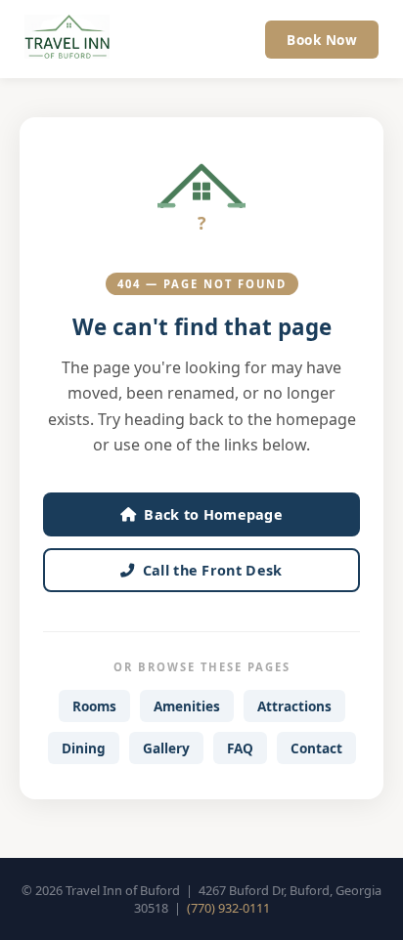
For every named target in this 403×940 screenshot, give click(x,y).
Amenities (187, 706)
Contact (316, 748)
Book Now (322, 39)
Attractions (294, 706)
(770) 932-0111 (228, 908)
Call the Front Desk (213, 570)
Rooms (94, 706)
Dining (84, 748)
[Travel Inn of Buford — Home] (67, 39)
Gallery (166, 748)
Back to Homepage (213, 514)
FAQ (240, 748)
